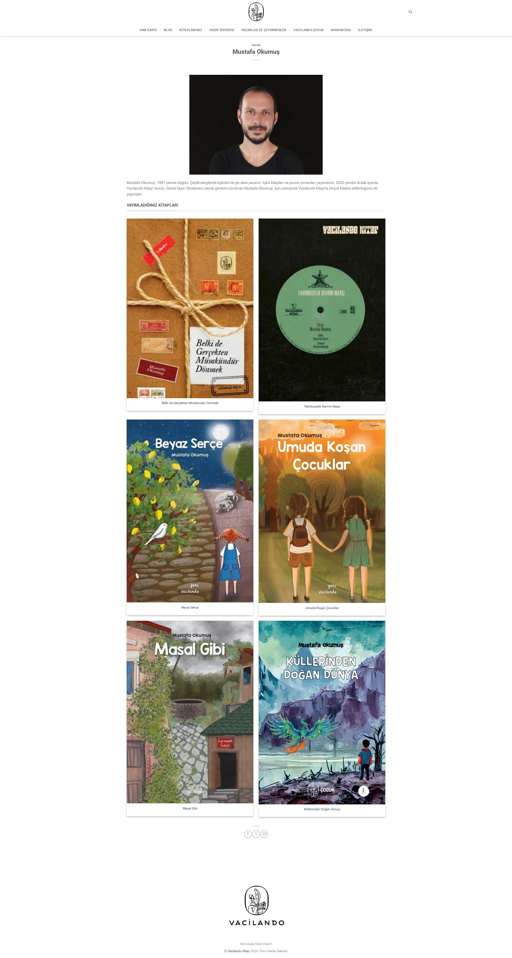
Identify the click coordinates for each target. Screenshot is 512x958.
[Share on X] (256, 834)
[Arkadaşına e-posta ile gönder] (264, 834)
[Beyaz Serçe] (190, 511)
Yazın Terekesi (221, 30)
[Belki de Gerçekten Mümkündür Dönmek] (190, 308)
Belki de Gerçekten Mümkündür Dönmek (190, 403)
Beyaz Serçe (190, 607)
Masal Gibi (190, 808)
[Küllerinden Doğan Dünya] (322, 712)
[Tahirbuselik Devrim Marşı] (322, 310)
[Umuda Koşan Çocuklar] (322, 511)
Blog (168, 30)
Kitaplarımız (190, 30)
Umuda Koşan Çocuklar (322, 608)
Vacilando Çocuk (309, 30)
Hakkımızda (341, 30)
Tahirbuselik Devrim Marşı (322, 406)
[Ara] (410, 12)
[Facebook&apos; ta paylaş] (248, 834)
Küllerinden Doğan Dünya (322, 809)
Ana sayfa (148, 30)
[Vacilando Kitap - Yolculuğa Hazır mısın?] (256, 12)
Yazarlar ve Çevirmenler (264, 30)
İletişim (365, 30)
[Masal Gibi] (190, 712)
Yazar (255, 45)
